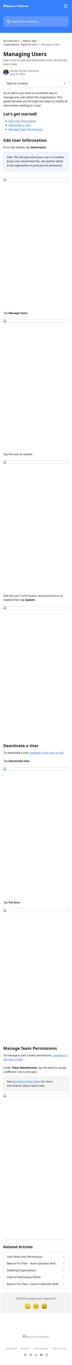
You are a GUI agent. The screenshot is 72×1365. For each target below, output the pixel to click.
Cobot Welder (40, 1348)
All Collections (11, 40)
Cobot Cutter (59, 1348)
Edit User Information (22, 121)
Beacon (25, 1348)
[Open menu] (66, 6)
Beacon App (30, 40)
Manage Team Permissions (26, 129)
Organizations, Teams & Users (20, 44)
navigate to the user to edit (46, 753)
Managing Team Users (26, 1081)
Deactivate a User (20, 125)
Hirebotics (11, 1348)
